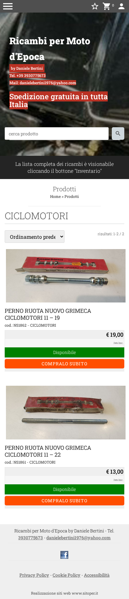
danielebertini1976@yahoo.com (78, 538)
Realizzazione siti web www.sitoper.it (64, 593)
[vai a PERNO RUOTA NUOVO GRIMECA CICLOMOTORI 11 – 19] (66, 275)
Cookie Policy (66, 575)
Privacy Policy (34, 575)
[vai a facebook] (64, 554)
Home (55, 196)
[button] (8, 6)
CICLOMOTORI (43, 325)
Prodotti (71, 196)
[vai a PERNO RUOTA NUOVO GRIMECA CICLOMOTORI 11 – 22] (66, 412)
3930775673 (30, 538)
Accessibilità (97, 575)
